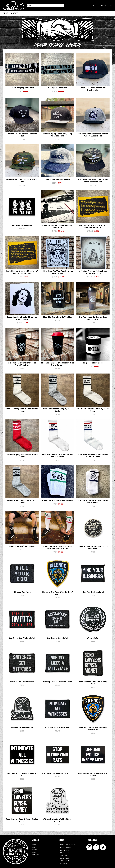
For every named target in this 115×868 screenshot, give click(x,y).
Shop (5, 13)
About (14, 13)
